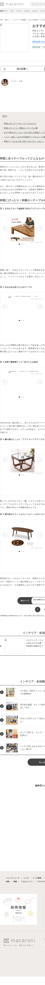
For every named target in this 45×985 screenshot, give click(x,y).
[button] (5, 228)
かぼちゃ (27, 11)
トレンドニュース (12, 878)
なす (12, 11)
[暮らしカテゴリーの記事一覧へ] (36, 47)
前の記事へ (22, 69)
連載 (15, 881)
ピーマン (19, 11)
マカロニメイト (27, 881)
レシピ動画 (37, 878)
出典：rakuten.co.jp (36, 242)
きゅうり (35, 11)
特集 (7, 881)
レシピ (26, 878)
